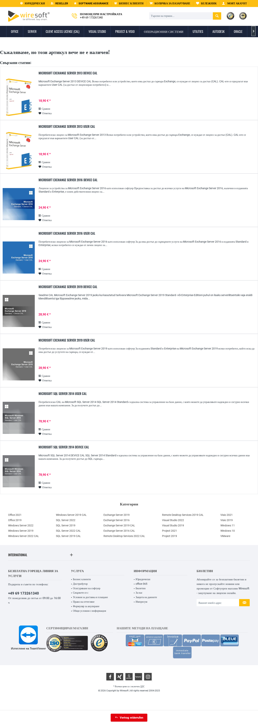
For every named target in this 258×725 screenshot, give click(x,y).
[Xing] (119, 676)
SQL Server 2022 (65, 520)
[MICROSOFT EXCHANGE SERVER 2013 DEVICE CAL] (19, 97)
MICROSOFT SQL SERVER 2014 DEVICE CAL (64, 447)
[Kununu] (138, 676)
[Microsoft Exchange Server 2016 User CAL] (19, 257)
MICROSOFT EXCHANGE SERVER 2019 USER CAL (67, 340)
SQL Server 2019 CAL (68, 536)
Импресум (141, 601)
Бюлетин (141, 588)
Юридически (143, 579)
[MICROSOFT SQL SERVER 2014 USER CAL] (19, 418)
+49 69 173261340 (23, 593)
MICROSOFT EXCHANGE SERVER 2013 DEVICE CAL (68, 73)
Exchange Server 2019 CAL (119, 525)
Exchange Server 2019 (117, 514)
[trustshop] (99, 643)
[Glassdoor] (129, 676)
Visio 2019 (226, 520)
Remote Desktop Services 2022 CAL (124, 536)
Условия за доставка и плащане (90, 597)
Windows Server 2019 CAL (71, 514)
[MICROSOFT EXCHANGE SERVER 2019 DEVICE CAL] (19, 311)
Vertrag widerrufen (131, 717)
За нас (139, 592)
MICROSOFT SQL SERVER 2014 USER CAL (63, 394)
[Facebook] (110, 676)
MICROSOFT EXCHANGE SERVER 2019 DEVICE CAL (68, 287)
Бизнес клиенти (82, 579)
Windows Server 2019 (20, 530)
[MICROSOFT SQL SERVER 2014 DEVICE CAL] (19, 471)
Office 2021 (15, 514)
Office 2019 (15, 520)
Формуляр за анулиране (86, 606)
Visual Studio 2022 (173, 520)
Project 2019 (169, 536)
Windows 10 (227, 530)
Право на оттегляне (83, 601)
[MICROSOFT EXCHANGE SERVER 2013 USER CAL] (19, 151)
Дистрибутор (80, 583)
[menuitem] (170, 3)
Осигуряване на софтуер (86, 588)
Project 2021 (169, 530)
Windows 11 (227, 525)
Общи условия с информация (89, 610)
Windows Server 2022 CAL (23, 536)
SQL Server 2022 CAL (68, 530)
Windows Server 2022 (20, 525)
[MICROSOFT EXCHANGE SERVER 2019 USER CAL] (19, 364)
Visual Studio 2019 (173, 525)
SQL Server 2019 (65, 525)
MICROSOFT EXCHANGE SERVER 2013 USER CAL (67, 127)
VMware (225, 536)
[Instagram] (148, 676)
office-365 (141, 583)
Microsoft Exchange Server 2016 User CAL (67, 233)
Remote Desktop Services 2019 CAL (183, 514)
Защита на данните (146, 597)
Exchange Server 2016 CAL (119, 530)
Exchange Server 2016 (117, 520)
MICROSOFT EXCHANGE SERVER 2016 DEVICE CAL (68, 180)
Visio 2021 (226, 514)
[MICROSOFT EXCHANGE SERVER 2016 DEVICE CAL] (19, 204)
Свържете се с (80, 592)
